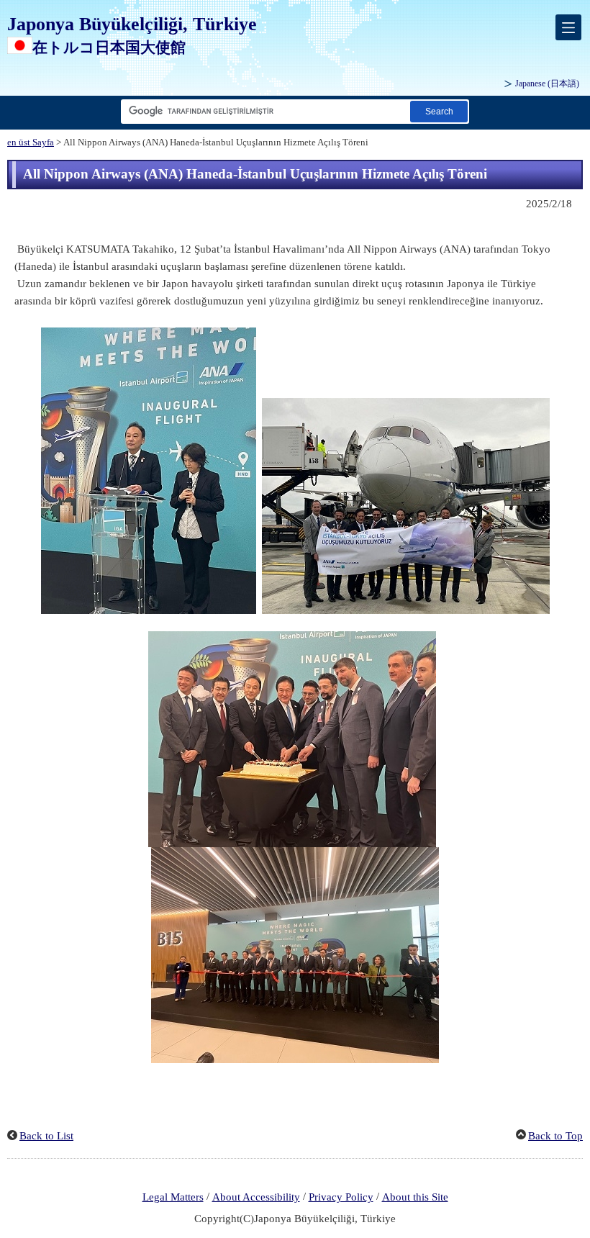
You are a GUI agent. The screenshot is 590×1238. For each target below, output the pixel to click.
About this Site (415, 1197)
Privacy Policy (341, 1197)
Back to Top (555, 1136)
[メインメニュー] (568, 27)
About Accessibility (256, 1197)
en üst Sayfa (30, 142)
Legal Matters (173, 1197)
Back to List (46, 1136)
